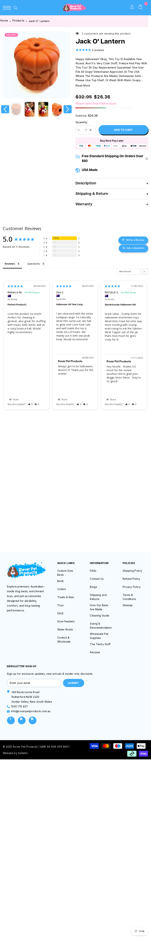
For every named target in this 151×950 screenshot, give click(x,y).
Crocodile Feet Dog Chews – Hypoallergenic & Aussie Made (125, 503)
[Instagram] (22, 720)
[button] (5, 109)
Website (8, 753)
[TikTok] (33, 720)
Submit (73, 682)
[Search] (15, 8)
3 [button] (82, 537)
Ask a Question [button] (135, 248)
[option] (36, 64)
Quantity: (82, 122)
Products (18, 20)
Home (4, 20)
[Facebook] (11, 720)
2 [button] (75, 537)
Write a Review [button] (135, 239)
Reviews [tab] (10, 263)
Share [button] (15, 399)
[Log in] (134, 8)
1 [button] (68, 537)
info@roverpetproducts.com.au (30, 711)
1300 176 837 (19, 706)
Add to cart (123, 129)
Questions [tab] (33, 263)
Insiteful (23, 753)
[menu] (7, 8)
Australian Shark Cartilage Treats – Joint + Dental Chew (75, 503)
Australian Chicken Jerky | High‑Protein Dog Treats (26, 501)
